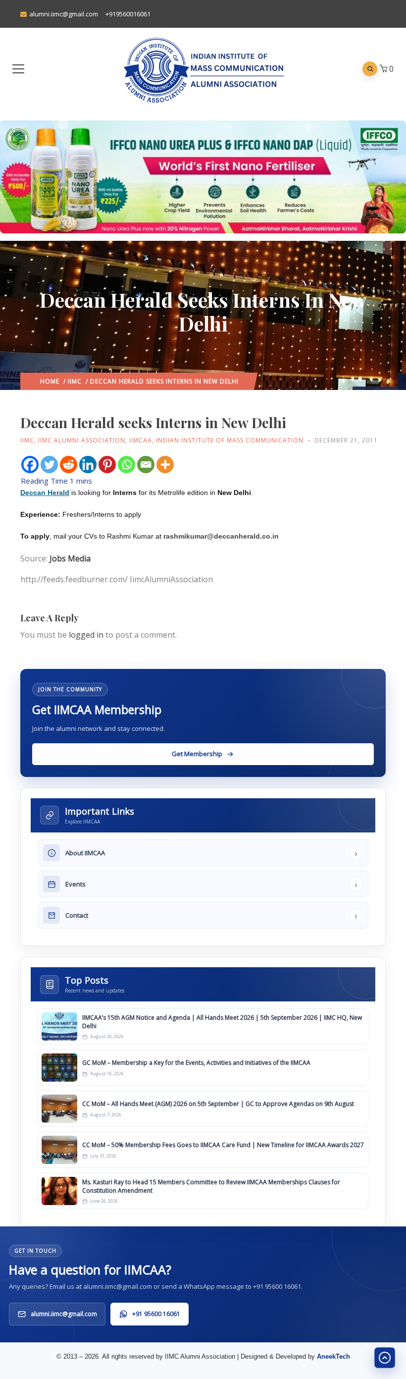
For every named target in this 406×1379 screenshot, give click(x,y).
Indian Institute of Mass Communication (230, 440)
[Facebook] (30, 464)
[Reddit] (68, 464)
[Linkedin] (88, 464)
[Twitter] (49, 464)
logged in (86, 634)
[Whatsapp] (126, 464)
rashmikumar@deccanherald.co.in (221, 536)
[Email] (145, 464)
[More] (165, 464)
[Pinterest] (107, 464)
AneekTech (333, 1356)
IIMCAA (140, 440)
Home (49, 381)
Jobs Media (70, 558)
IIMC (75, 381)
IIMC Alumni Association (81, 440)
